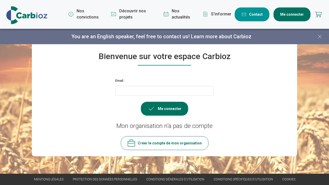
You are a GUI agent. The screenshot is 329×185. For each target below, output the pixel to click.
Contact (256, 14)
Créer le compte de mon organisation (170, 143)
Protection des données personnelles (105, 179)
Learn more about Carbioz (221, 36)
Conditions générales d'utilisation (175, 179)
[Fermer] (320, 36)
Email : (120, 80)
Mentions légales (48, 179)
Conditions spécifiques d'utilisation (243, 179)
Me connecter (292, 14)
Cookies (288, 179)
